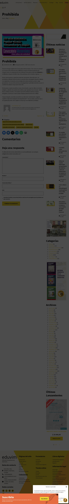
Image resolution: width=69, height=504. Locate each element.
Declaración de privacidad (52, 501)
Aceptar (39, 498)
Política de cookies (42, 501)
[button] (66, 487)
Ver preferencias (61, 498)
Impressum (60, 501)
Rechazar (50, 498)
